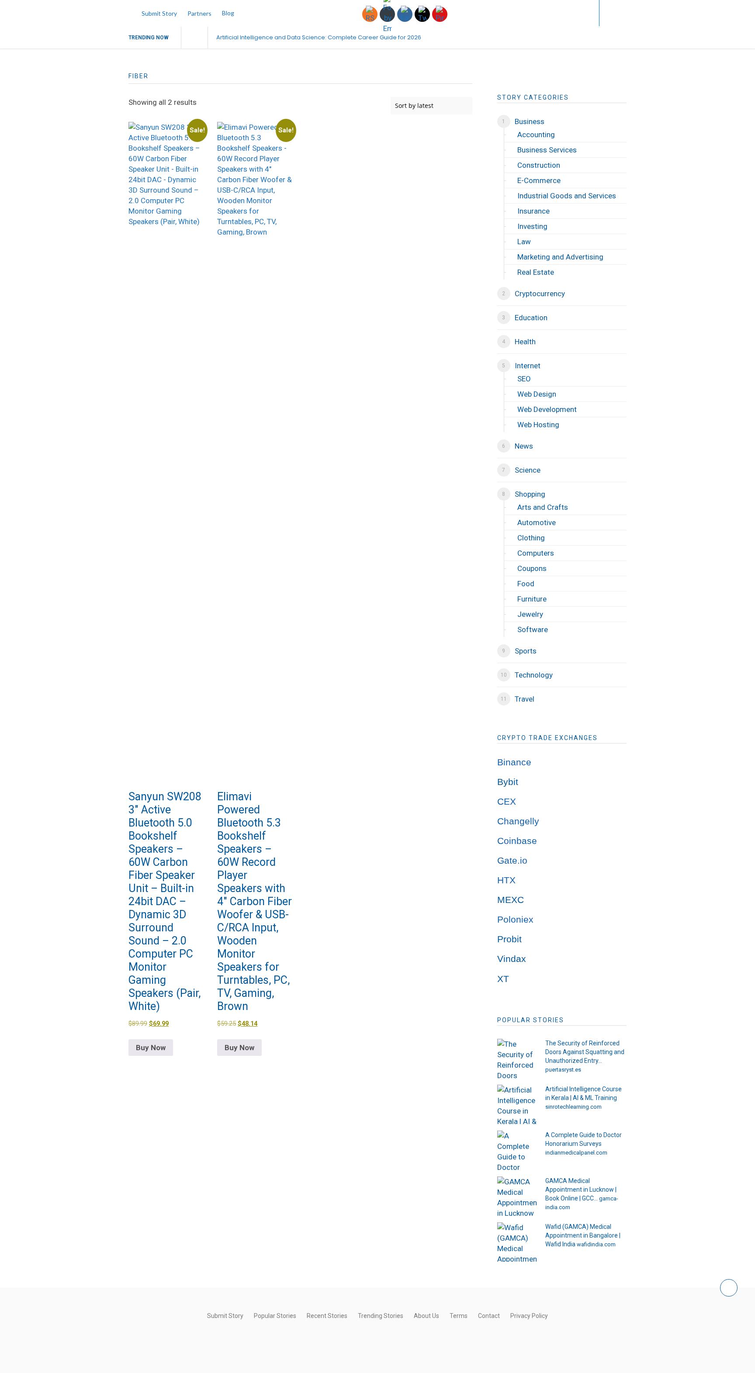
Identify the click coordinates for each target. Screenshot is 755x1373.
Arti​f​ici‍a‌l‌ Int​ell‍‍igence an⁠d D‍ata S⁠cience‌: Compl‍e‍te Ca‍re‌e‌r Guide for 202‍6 (318, 37)
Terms (459, 1316)
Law (524, 241)
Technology (534, 675)
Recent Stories (327, 1316)
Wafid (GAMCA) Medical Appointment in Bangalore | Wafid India (582, 1235)
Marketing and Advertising (560, 256)
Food (525, 583)
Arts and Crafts (542, 507)
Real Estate (535, 272)
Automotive (536, 522)
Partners (199, 13)
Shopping (530, 494)
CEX (506, 801)
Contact (489, 1316)
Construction (538, 165)
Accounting (536, 134)
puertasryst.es (563, 1069)
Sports (526, 651)
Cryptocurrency (540, 293)
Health (525, 341)
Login (575, 13)
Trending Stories (380, 1316)
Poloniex (515, 919)
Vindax (511, 959)
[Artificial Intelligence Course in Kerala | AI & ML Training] (517, 1104)
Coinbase (517, 841)
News (524, 446)
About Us (426, 1316)
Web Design (536, 394)
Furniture (532, 599)
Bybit (507, 782)
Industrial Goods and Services (566, 195)
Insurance (533, 211)
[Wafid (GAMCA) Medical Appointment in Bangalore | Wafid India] (517, 1242)
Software (532, 629)
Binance (514, 762)
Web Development (547, 409)
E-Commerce (539, 180)
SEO (524, 378)
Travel (524, 699)
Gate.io (512, 860)
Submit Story (159, 13)
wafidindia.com (596, 1244)
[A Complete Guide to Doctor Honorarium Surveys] (517, 1150)
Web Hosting (538, 424)
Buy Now (151, 1047)
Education (531, 317)
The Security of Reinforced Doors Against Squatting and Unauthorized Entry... (584, 1052)
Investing (532, 226)
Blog (228, 13)
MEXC (510, 900)
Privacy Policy (529, 1316)
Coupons (532, 568)
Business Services (547, 149)
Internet (527, 365)
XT (503, 979)
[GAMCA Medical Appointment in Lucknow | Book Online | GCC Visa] (517, 1196)
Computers (535, 553)
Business (529, 121)
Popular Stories (275, 1316)
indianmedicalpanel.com (576, 1152)
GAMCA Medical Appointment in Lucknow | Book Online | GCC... (580, 1189)
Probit (509, 939)
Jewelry (530, 614)
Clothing (531, 537)
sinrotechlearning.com (573, 1106)
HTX (506, 880)
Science (527, 470)
